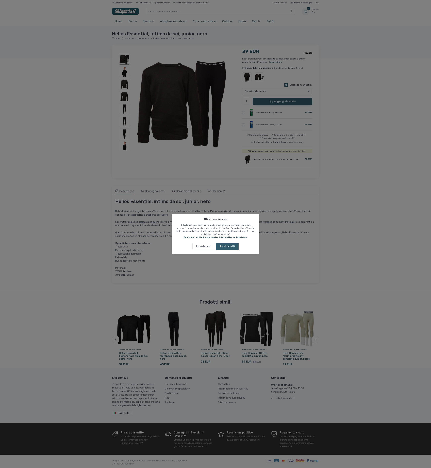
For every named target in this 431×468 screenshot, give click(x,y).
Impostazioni (203, 246)
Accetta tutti (227, 246)
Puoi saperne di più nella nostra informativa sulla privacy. (215, 237)
